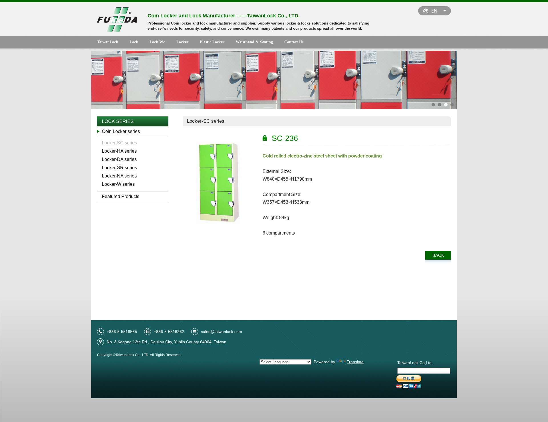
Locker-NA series (119, 175)
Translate (355, 362)
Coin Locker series (121, 131)
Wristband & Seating (254, 42)
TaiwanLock (107, 42)
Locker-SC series (119, 142)
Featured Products (120, 196)
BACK (438, 255)
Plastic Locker (212, 42)
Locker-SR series (119, 167)
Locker (182, 42)
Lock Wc (157, 42)
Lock (134, 42)
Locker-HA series (119, 151)
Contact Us (293, 42)
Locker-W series (118, 184)
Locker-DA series (119, 159)
